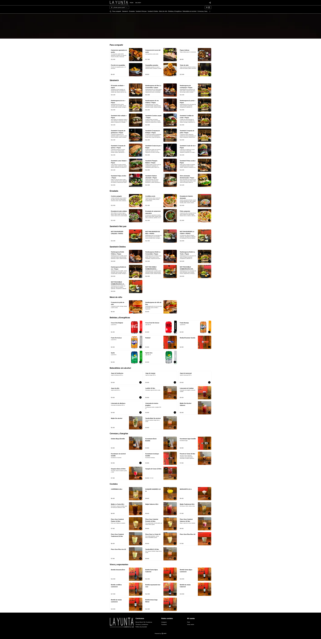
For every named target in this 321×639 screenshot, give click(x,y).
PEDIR (131, 2)
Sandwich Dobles (153, 11)
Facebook (164, 624)
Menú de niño (163, 11)
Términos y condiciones (142, 624)
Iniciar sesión (190, 624)
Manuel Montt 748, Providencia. (144, 622)
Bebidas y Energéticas (175, 11)
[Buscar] (110, 11)
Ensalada (132, 11)
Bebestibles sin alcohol (189, 11)
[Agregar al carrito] (140, 59)
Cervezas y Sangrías (203, 11)
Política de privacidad (141, 626)
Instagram (164, 622)
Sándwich (125, 11)
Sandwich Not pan (141, 11)
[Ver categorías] (209, 11)
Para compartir (116, 11)
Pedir (188, 622)
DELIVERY (138, 2)
